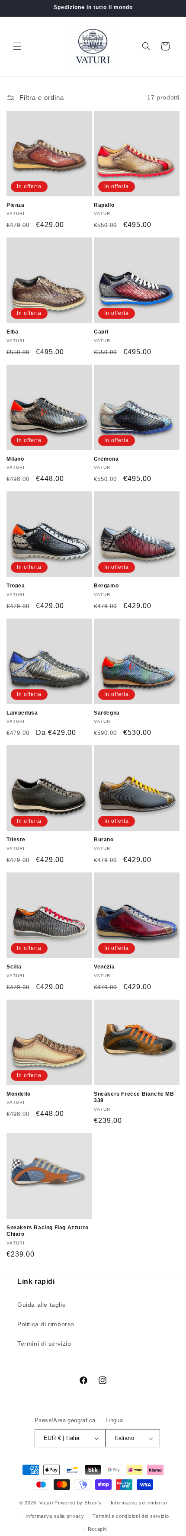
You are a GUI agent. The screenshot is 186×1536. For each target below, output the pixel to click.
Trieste (15, 840)
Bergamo (106, 586)
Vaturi (46, 1502)
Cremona (106, 459)
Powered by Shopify (78, 1502)
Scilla (14, 967)
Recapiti (97, 1529)
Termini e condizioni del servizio (131, 1516)
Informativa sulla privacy (55, 1516)
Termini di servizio (44, 1343)
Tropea (15, 586)
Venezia (104, 967)
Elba (12, 332)
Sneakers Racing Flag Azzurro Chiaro (47, 1231)
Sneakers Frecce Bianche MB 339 (134, 1097)
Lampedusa (22, 713)
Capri (101, 332)
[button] (17, 46)
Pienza (15, 205)
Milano (15, 459)
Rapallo (104, 205)
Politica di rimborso (45, 1324)
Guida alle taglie (41, 1304)
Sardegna (107, 713)
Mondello (18, 1094)
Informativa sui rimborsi (139, 1502)
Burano (104, 840)
